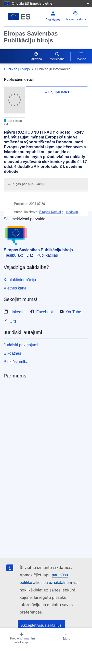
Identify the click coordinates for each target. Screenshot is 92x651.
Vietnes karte (15, 288)
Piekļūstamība (16, 362)
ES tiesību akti (13, 122)
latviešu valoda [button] (76, 19)
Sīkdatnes (12, 353)
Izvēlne (81, 59)
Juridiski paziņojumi (21, 345)
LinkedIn (17, 312)
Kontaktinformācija (20, 280)
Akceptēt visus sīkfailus (41, 625)
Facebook (45, 312)
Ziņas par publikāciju (29, 184)
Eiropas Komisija (51, 212)
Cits (13, 321)
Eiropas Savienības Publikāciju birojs (31, 37)
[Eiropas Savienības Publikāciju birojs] (19, 16)
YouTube (73, 312)
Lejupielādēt (58, 92)
